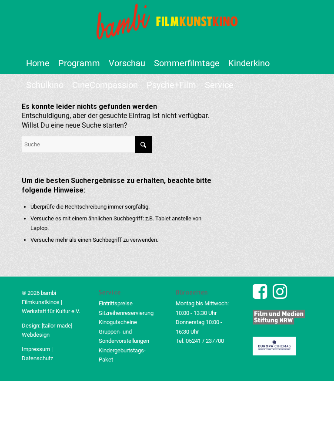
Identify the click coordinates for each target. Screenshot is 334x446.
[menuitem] (38, 63)
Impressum (36, 349)
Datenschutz (37, 358)
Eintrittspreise (116, 303)
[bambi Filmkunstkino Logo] (167, 26)
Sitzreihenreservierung (126, 313)
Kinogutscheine (118, 322)
